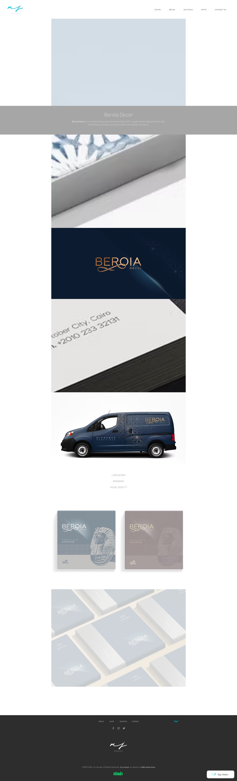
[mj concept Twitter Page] (123, 728)
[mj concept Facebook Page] (113, 728)
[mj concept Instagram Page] (118, 728)
